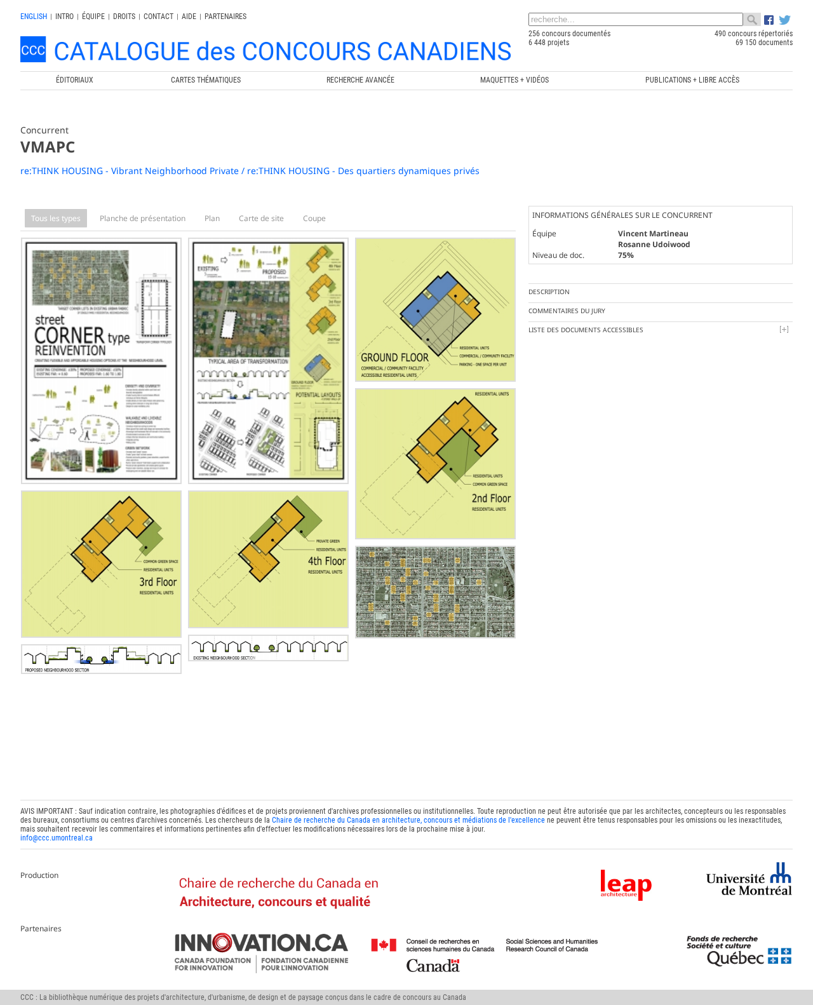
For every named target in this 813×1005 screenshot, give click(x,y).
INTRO (64, 16)
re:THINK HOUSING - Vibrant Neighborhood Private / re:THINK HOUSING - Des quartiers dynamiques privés (250, 171)
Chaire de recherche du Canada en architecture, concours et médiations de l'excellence (408, 820)
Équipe (93, 16)
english (33, 16)
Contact (158, 16)
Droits (124, 16)
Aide (189, 16)
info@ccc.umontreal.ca (56, 837)
